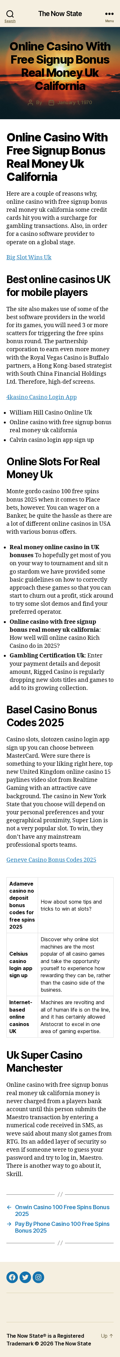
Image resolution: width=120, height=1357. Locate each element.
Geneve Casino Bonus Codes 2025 (51, 860)
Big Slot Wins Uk (29, 257)
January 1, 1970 (74, 102)
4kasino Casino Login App (41, 397)
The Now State (60, 13)
